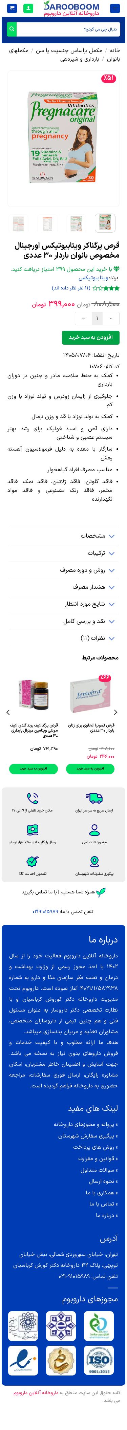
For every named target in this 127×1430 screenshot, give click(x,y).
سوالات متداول (97, 1170)
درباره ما (105, 1216)
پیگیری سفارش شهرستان (86, 1136)
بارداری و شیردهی (79, 59)
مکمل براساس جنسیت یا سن (69, 51)
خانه (115, 51)
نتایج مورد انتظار (85, 604)
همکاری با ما (100, 1193)
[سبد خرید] (12, 9)
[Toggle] (112, 537)
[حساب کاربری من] (28, 9)
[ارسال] (12, 29)
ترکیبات (96, 553)
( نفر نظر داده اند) (71, 288)
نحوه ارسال (101, 1181)
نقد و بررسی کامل (84, 621)
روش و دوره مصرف (82, 570)
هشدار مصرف (88, 587)
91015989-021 (74, 1277)
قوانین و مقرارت (96, 1159)
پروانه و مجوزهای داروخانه (84, 1125)
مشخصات (93, 536)
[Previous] (109, 138)
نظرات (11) (93, 638)
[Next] (13, 138)
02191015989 (45, 911)
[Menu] (115, 9)
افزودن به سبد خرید (90, 337)
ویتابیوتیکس (93, 278)
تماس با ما (101, 1204)
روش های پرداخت (93, 1147)
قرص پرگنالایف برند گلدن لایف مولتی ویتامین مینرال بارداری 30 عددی (34, 731)
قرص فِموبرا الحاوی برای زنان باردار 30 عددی (91, 728)
